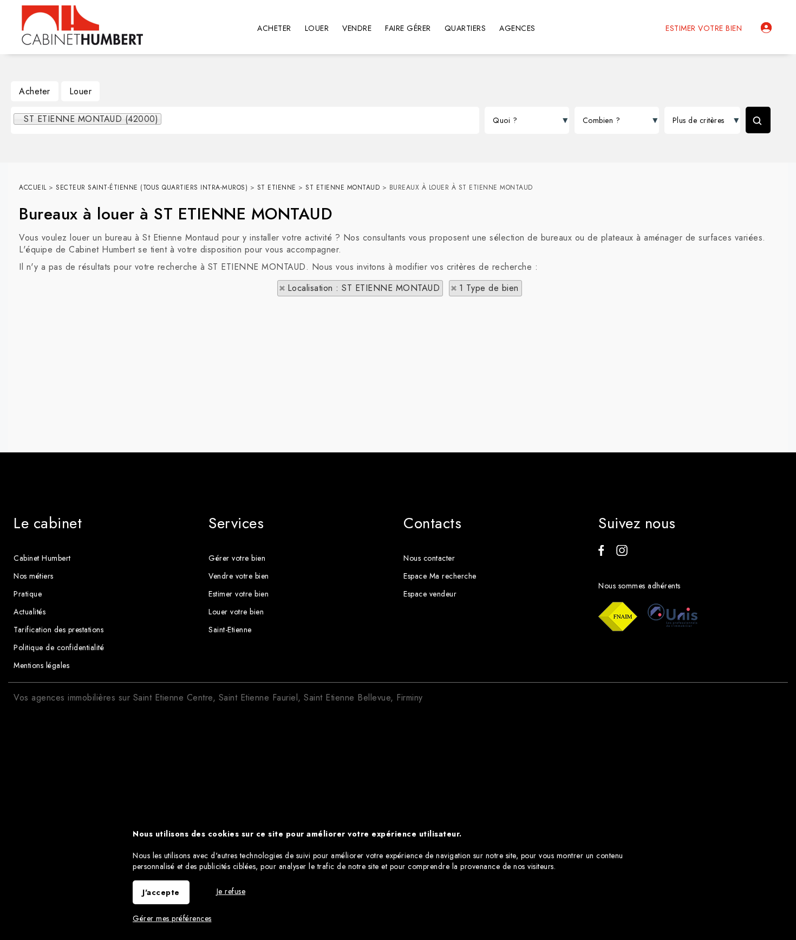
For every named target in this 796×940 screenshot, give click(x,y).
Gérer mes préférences (172, 918)
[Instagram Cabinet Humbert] (622, 553)
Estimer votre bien (703, 28)
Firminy (409, 697)
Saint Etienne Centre (173, 697)
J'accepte (161, 892)
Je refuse (231, 891)
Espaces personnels (766, 28)
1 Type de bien (489, 288)
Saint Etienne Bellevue (347, 697)
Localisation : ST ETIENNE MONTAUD (364, 288)
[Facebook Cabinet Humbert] (601, 553)
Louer (80, 91)
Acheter (34, 91)
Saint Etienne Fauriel (258, 697)
